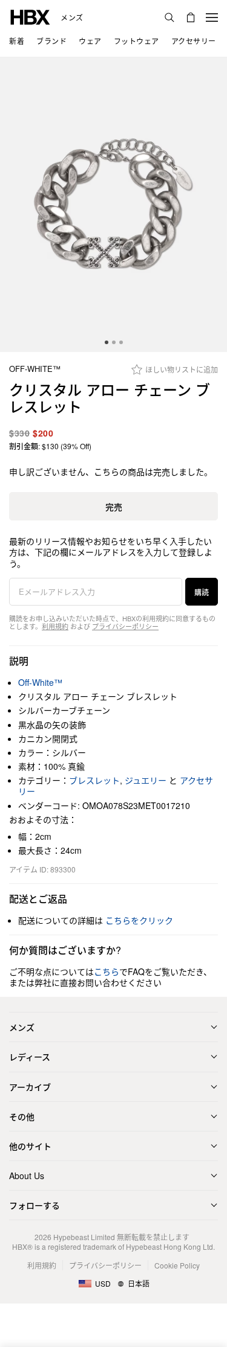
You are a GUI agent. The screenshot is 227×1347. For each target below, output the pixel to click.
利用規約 (55, 626)
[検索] (169, 17)
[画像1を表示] (113, 204)
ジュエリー (145, 780)
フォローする (34, 1205)
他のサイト (30, 1146)
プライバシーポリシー (125, 626)
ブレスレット (94, 780)
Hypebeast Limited (84, 1237)
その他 (22, 1116)
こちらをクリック (139, 920)
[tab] (106, 342)
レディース (29, 1057)
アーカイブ (30, 1087)
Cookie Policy (177, 1265)
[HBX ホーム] (30, 16)
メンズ (72, 17)
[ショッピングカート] (191, 17)
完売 (113, 507)
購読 (201, 592)
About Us (26, 1175)
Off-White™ (35, 369)
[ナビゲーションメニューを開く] (212, 17)
